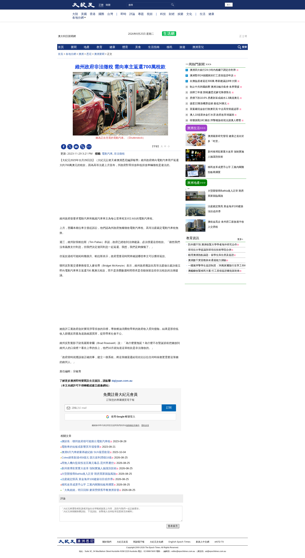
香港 (92, 14)
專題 (141, 14)
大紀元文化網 (157, 541)
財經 (172, 14)
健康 (211, 14)
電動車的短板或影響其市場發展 (80, 446)
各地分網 (78, 17)
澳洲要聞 (99, 54)
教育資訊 (214, 238)
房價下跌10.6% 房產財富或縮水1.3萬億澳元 (215, 98)
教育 (100, 47)
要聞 (74, 47)
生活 (202, 14)
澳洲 (81, 54)
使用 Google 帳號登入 (123, 417)
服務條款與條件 (132, 425)
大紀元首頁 (123, 541)
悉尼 (89, 54)
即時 (123, 14)
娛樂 (180, 14)
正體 (101, 4)
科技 (163, 14)
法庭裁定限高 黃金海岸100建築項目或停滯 (87, 479)
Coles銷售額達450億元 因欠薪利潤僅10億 (87, 457)
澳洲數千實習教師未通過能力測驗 (207, 260)
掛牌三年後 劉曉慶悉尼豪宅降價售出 (211, 92)
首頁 (61, 47)
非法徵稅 (119, 153)
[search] (151, 5)
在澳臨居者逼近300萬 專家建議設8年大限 (213, 81)
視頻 (149, 14)
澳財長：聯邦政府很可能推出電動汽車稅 (86, 441)
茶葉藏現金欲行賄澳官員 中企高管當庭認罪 (214, 109)
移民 (170, 47)
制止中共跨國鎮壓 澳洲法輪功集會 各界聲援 (215, 86)
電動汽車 (107, 153)
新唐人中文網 (203, 541)
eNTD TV (219, 541)
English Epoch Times (180, 541)
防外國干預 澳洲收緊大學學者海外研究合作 (212, 244)
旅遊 (183, 47)
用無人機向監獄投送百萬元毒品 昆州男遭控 (88, 462)
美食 (138, 47)
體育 (125, 47)
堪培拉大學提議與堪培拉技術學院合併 (209, 249)
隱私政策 (145, 425)
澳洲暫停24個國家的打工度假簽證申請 (212, 75)
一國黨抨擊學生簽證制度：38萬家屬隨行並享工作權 (217, 265)
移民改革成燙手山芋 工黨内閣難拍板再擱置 (88, 484)
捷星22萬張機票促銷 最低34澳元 (208, 103)
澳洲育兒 (198, 47)
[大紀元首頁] (83, 5)
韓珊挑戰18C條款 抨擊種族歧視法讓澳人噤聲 (216, 120)
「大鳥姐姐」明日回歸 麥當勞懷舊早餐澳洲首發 (90, 490)
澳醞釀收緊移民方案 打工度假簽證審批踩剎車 (214, 270)
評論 (132, 14)
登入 (229, 4)
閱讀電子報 (139, 541)
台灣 (110, 14)
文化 (189, 14)
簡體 (108, 4)
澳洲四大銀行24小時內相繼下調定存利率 (213, 70)
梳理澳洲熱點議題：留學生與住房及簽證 (211, 255)
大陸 (75, 14)
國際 (101, 14)
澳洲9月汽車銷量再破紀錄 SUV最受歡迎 (86, 452)
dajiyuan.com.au (122, 380)
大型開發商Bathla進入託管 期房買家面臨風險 (89, 473)
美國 (84, 14)
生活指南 (154, 47)
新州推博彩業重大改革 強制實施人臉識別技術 (89, 468)
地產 (87, 47)
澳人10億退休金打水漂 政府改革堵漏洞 (212, 114)
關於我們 (107, 541)
